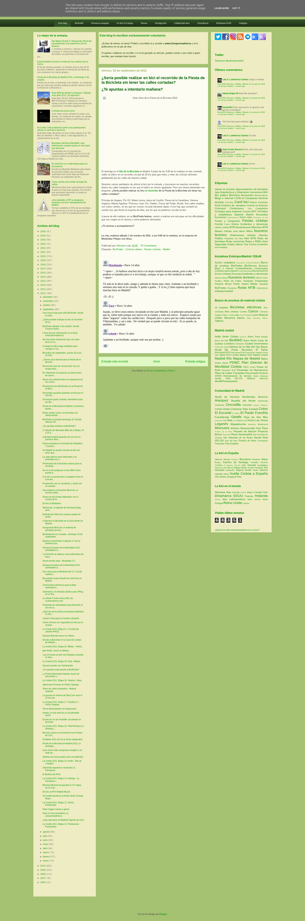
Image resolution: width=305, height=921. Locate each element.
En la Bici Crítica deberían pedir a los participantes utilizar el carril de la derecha (61, 128)
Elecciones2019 (238, 352)
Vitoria (226, 474)
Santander (231, 470)
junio (45, 840)
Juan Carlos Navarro (232, 149)
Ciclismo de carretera (234, 205)
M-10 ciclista (233, 355)
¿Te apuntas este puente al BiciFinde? (61, 669)
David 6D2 (227, 107)
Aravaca (244, 337)
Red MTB (250, 238)
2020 (43, 256)
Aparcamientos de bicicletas (252, 189)
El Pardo (262, 349)
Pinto (265, 428)
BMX (265, 192)
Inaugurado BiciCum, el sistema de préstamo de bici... (59, 528)
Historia (235, 224)
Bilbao (265, 459)
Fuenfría (261, 413)
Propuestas (261, 280)
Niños (250, 231)
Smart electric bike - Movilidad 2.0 (59, 561)
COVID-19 (239, 198)
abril (45, 848)
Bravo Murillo (251, 340)
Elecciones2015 (260, 271)
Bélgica (250, 492)
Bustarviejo (263, 401)
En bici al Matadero (52, 503)
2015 (43, 277)
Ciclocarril (222, 208)
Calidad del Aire (182, 23)
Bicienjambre (248, 195)
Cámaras (264, 312)
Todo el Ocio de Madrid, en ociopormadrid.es (55, 814)
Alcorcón (263, 396)
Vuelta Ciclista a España (249, 473)
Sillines (265, 318)
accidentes (262, 244)
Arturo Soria (254, 336)
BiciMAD (79, 23)
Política (220, 238)
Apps (217, 192)
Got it (236, 8)
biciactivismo (262, 288)
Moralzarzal (263, 424)
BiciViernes (250, 265)
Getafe (237, 417)
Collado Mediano (260, 405)
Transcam (220, 443)
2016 (43, 272)
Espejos (218, 315)
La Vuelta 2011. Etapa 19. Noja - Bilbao (61, 661)
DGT (254, 211)
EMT (253, 347)
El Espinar (229, 465)
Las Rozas (262, 420)
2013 (43, 285)
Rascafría (227, 435)
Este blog (62, 23)
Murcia (230, 468)
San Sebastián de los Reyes (238, 437)
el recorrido (151, 190)
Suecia (246, 503)
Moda (236, 231)
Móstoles (235, 428)
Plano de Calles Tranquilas (238, 281)
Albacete (219, 459)
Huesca (218, 468)
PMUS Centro (262, 278)
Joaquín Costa (261, 352)
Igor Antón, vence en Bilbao (56, 650)
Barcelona (246, 459)
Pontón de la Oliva (224, 432)
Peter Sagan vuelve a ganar (56, 809)
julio (45, 836)
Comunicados (261, 268)
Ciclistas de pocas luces (63, 111)
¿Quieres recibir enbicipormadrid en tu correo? (237, 530)
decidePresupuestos (226, 381)
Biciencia (263, 266)
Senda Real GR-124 (231, 378)
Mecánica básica (234, 317)
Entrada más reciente (114, 361)
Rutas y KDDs (253, 241)
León (225, 468)
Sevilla (249, 470)
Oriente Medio (261, 499)
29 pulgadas (221, 307)
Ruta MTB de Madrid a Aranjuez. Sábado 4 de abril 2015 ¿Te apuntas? (71, 94)
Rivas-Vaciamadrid (242, 434)
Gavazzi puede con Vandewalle (58, 665)
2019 (43, 260)
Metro (264, 358)
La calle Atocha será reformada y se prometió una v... (60, 458)
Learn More (221, 8)
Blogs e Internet (224, 198)
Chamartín (240, 344)
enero (46, 860)
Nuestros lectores (241, 277)
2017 (43, 268)
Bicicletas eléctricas (245, 307)
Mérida (244, 468)
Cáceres (264, 462)
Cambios (243, 312)
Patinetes (263, 235)
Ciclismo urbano (134, 249)
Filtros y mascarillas (231, 315)
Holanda (261, 496)
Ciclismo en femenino (257, 205)
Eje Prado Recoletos (240, 349)
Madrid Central (260, 355)
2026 (43, 231)
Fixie (242, 315)
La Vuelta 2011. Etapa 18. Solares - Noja (62, 680)
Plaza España (252, 373)
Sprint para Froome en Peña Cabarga (61, 684)
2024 (43, 239)
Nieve (242, 231)
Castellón (255, 462)
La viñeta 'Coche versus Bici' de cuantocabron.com (58, 599)
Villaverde (263, 378)
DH (259, 211)
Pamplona (259, 468)
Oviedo (251, 468)
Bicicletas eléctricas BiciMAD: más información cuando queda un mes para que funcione (71, 145)
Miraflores (253, 424)
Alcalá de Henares (228, 396)
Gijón (244, 465)
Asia (229, 492)
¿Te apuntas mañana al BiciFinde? (59, 426)
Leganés (223, 424)
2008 (43, 874)
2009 (43, 870)
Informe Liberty (221, 278)
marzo (46, 852)
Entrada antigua (195, 361)
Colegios (243, 23)
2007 (43, 878)
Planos (144, 23)
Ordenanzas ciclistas (244, 235)
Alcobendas (250, 396)
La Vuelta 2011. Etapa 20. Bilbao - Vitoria (62, 646)
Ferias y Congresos (228, 220)
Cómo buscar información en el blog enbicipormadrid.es (60, 334)
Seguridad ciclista (225, 244)
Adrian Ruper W (230, 93)
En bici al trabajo (125, 23)
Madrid (166, 249)
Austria (243, 492)
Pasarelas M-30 (229, 370)
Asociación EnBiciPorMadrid (248, 263)
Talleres (239, 244)
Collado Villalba (223, 409)
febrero (46, 856)
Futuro (227, 224)
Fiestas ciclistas (153, 249)
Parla (259, 428)
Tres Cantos (231, 443)
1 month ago (240, 86)
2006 (43, 882)
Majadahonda (239, 424)
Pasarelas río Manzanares (252, 370)
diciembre (48, 297)
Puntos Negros (241, 284)
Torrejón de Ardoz (248, 440)
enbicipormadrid (224, 291)
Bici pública (222, 195)
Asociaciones (256, 192)
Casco (254, 202)
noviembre (48, 301)
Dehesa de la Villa (240, 346)
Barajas (264, 337)
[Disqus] (153, 303)
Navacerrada (248, 428)
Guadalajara (262, 465)
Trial (246, 244)
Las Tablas (220, 355)
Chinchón (248, 405)
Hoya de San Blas (256, 417)
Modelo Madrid (222, 363)
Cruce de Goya (245, 271)
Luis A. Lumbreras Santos (235, 79)
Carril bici (242, 202)
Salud (265, 241)
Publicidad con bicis (234, 238)
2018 (43, 264)
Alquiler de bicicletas (225, 189)
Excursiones (221, 217)
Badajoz (235, 459)
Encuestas (262, 214)
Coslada (254, 409)
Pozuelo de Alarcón (246, 431)
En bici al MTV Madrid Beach (56, 792)
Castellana (229, 343)
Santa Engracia (260, 376)
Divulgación (160, 23)
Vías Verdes (221, 477)
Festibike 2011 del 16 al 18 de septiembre (63, 739)
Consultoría (202, 23)
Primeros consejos (100, 23)
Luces (254, 314)
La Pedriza (250, 420)
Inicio (156, 361)
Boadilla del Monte (244, 400)
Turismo (253, 244)
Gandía (238, 465)
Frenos (247, 315)
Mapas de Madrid (247, 358)
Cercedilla (234, 404)
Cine (252, 208)
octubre (47, 305)
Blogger (163, 914)
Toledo (256, 470)
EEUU (239, 496)
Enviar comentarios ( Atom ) (160, 370)
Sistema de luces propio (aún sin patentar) (63, 757)
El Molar (236, 413)
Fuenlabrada (223, 417)
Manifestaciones (244, 227)
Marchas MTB (260, 227)
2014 (43, 281)
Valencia (263, 470)
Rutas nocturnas (235, 241)
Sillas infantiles (253, 318)
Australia (236, 492)
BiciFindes (118, 249)
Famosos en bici (260, 217)
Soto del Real (231, 441)
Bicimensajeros (261, 195)
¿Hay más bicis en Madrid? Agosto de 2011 (63, 820)
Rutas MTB (246, 287)
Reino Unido (233, 503)
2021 (43, 252)
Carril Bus (229, 202)
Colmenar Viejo (240, 409)
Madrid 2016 (246, 355)
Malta (250, 499)
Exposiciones (234, 217)
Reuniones (232, 288)
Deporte (240, 214)
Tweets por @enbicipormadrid (229, 61)
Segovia (240, 470)
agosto (46, 832)
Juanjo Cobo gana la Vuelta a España (61, 618)
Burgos (219, 462)
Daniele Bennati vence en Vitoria (58, 636)
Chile (265, 492)
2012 (43, 289)
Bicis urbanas (232, 311)
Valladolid (219, 474)
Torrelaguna (263, 441)
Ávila (239, 477)
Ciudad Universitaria (256, 343)
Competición (262, 208)
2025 (43, 235)
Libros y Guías (222, 227)
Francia (250, 496)
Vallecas (253, 378)
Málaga (237, 468)
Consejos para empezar (229, 211)
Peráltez (218, 281)
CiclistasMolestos (243, 268)
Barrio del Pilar (222, 340)
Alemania (220, 492)
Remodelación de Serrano (238, 376)
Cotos (263, 409)
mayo (46, 844)
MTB (232, 227)
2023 (43, 244)
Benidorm (257, 459)
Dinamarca (224, 496)
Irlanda (219, 499)
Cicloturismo (239, 208)
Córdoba (219, 465)
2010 (43, 866)
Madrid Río (224, 358)
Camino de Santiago (236, 462)
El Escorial (223, 413)
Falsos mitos (246, 217)
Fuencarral (250, 352)
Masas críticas (224, 231)
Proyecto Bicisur (223, 284)
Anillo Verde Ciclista (227, 336)
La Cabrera (238, 420)
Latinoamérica (238, 499)
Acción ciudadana (225, 262)
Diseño (251, 214)
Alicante (227, 459)
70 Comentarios (148, 245)
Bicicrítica (235, 195)
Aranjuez (223, 400)
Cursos (247, 211)
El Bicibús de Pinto (52, 774)
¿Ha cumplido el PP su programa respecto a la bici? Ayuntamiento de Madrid (69, 202)
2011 (43, 293)
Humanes (219, 420)
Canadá (258, 492)
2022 (43, 248)
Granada (252, 465)
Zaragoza (232, 477)
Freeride (219, 224)
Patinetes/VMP (223, 23)
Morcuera (223, 428)
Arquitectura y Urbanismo (235, 192)
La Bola (228, 420)
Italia (226, 499)
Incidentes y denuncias (254, 224)
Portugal (219, 503)
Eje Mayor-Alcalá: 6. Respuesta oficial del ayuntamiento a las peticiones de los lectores (72, 43)
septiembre (48, 309)
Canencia (220, 405)
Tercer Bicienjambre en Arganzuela (59, 709)
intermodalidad (221, 247)
